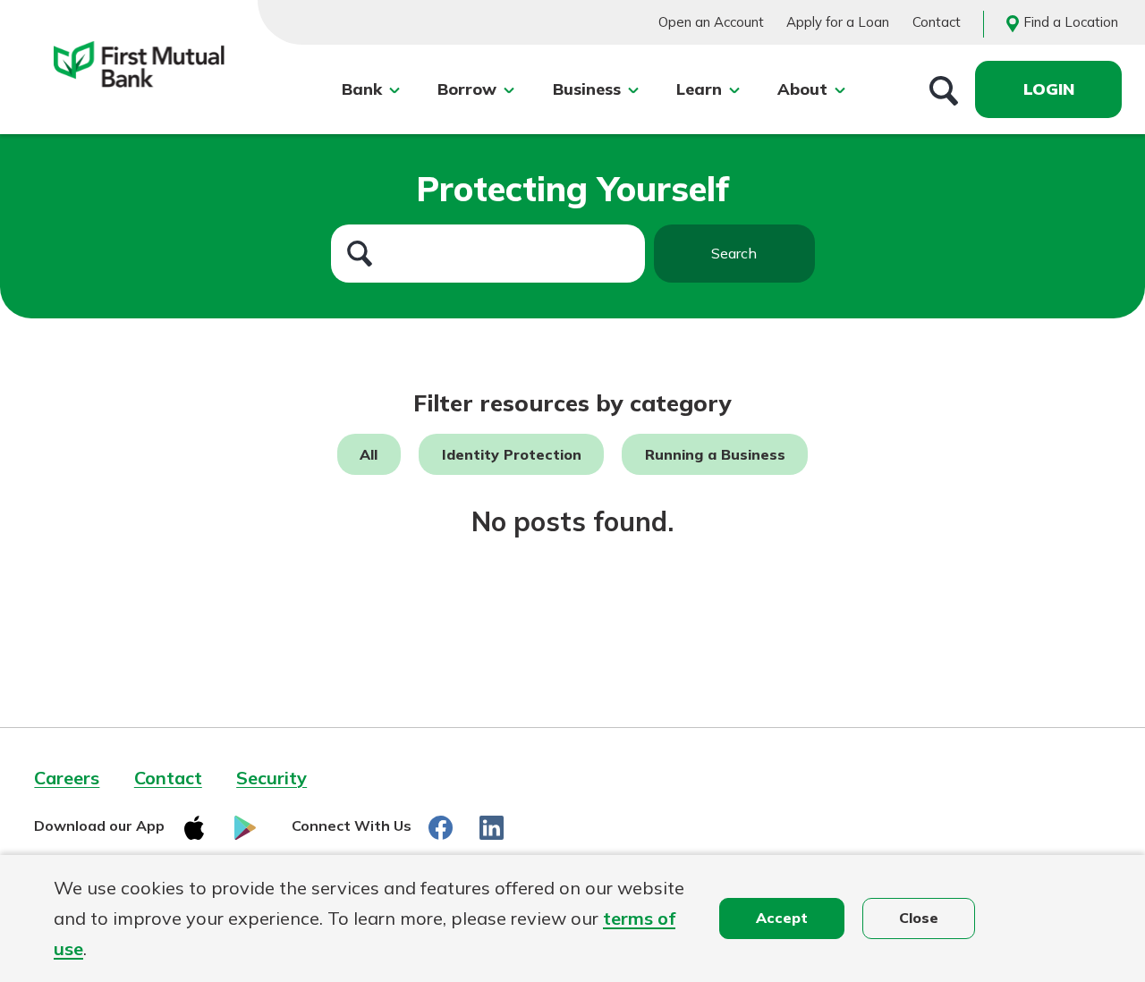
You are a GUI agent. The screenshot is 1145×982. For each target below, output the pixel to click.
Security (271, 777)
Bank (362, 89)
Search (734, 253)
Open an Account (711, 21)
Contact (936, 21)
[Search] (943, 89)
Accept (782, 918)
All (368, 454)
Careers (66, 777)
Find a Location (1070, 21)
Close (918, 918)
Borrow (466, 89)
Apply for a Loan (837, 21)
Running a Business (715, 454)
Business (587, 89)
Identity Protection (511, 454)
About (802, 89)
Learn (699, 89)
